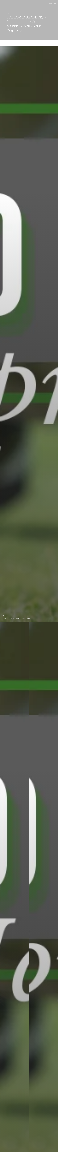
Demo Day (11, 615)
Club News (5, 615)
